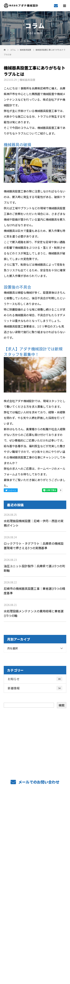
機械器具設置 (25, 49)
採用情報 (35, 885)
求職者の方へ (35, 862)
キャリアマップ (35, 873)
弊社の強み (35, 829)
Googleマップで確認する (35, 937)
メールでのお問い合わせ (38, 782)
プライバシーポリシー (35, 960)
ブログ (35, 907)
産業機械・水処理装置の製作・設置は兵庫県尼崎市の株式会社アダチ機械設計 (35, 955)
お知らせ (34, 679)
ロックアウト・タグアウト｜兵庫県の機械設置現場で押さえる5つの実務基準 (33, 545)
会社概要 (35, 896)
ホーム (35, 806)
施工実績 (35, 851)
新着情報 (34, 688)
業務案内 (35, 817)
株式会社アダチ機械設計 (35, 921)
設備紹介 (35, 840)
